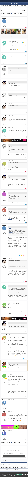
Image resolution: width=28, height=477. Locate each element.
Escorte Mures (10, 10)
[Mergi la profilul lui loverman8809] (4, 338)
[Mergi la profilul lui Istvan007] (4, 414)
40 (4, 135)
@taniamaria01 (10, 232)
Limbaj (7, 469)
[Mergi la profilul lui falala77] (4, 194)
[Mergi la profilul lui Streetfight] (4, 305)
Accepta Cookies (19, 474)
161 (4, 342)
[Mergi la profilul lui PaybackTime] (4, 69)
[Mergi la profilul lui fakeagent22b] (4, 21)
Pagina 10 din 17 (25, 14)
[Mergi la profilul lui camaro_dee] (4, 210)
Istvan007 (4, 411)
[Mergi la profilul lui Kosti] (4, 376)
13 (15, 13)
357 (4, 214)
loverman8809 (4, 334)
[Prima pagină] (1, 13)
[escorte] (14, 140)
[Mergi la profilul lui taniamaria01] (4, 164)
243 (4, 380)
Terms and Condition (17, 469)
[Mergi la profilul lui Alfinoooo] (4, 287)
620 (4, 25)
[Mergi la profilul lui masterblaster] (4, 364)
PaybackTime (16, 81)
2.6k (4, 368)
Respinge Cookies (25, 474)
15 (18, 13)
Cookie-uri (21, 469)
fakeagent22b (16, 260)
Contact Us (14, 469)
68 (4, 438)
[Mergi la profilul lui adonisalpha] (4, 43)
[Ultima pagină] (23, 13)
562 (4, 122)
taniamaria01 (4, 160)
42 (4, 168)
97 (4, 419)
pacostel (16, 93)
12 (14, 13)
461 (4, 73)
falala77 (4, 191)
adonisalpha (4, 54)
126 (4, 199)
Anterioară (3, 13)
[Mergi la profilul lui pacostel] (4, 83)
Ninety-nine (4, 430)
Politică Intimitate (10, 469)
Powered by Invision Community (14, 470)
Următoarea (20, 13)
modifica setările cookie (9, 474)
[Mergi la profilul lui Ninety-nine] (4, 433)
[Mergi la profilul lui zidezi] (2, 10)
